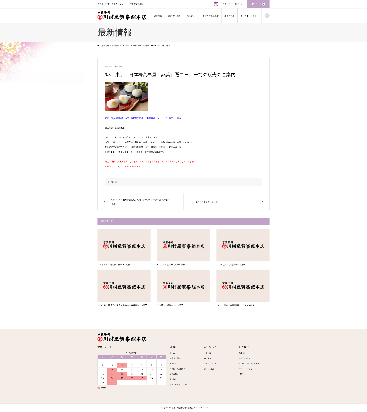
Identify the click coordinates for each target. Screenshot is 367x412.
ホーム (172, 353)
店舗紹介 (158, 16)
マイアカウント (210, 364)
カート (259, 4)
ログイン (239, 4)
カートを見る (209, 369)
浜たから (191, 16)
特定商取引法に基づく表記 (249, 364)
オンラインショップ (249, 16)
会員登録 (226, 4)
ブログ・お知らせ (245, 358)
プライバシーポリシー (247, 369)
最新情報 (118, 67)
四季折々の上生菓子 (210, 16)
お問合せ (242, 374)
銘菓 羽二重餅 (174, 16)
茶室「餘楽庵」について (179, 385)
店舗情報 (173, 379)
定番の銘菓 (230, 16)
